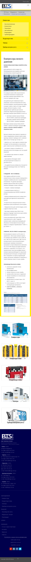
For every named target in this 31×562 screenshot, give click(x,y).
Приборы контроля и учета (9, 506)
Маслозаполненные (10, 24)
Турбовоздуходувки (9, 34)
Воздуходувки (8, 32)
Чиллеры (4, 503)
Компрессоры (5, 498)
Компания (4, 524)
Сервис (3, 520)
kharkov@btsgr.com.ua (10, 470)
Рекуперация (5, 517)
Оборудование (5, 496)
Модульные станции (7, 514)
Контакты (4, 529)
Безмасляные (8, 26)
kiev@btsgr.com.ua (9, 452)
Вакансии (4, 532)
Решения (3, 509)
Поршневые (8, 28)
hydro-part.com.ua (15, 539)
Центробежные (8, 30)
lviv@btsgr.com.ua (9, 487)
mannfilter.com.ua (15, 545)
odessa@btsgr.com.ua (10, 460)
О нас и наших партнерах (8, 526)
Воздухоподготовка (7, 501)
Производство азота (7, 512)
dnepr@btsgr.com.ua (10, 479)
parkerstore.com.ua (15, 542)
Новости (4, 534)
